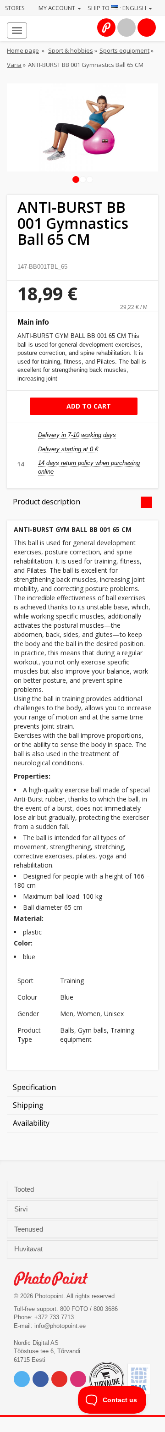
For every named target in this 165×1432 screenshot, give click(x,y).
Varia (14, 65)
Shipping (28, 1105)
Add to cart (88, 406)
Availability (31, 1123)
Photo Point (56, 1278)
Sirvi (21, 1209)
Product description (46, 502)
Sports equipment (124, 50)
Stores (14, 8)
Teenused (29, 1229)
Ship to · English (118, 8)
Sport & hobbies (70, 50)
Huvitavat (29, 1249)
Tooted (25, 1189)
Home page (23, 50)
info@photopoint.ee (60, 1325)
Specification (34, 1087)
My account (57, 8)
